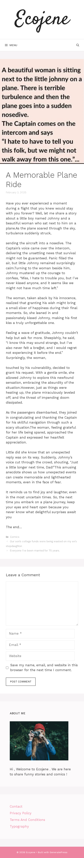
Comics (14, 536)
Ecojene (42, 19)
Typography (19, 826)
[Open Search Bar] (77, 45)
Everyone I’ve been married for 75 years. (35, 550)
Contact (16, 806)
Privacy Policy (20, 813)
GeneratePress (58, 852)
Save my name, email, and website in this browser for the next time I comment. (44, 667)
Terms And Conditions (27, 820)
